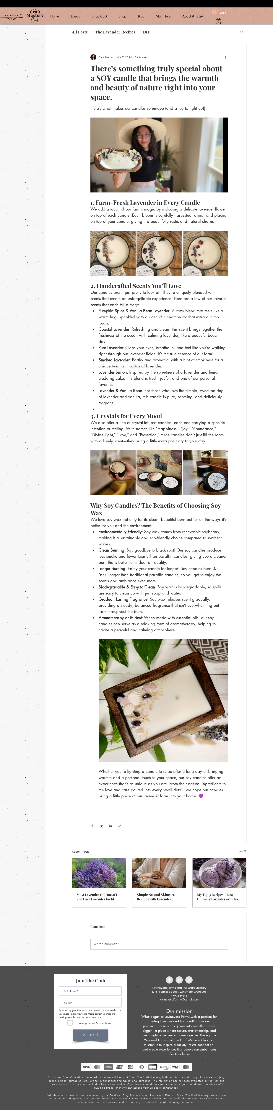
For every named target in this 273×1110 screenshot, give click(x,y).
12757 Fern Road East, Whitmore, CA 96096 (179, 992)
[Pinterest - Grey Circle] (179, 980)
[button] (218, 21)
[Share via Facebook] (92, 826)
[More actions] (225, 57)
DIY (146, 31)
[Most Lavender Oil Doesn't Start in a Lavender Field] (99, 873)
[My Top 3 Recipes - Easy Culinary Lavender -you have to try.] (219, 873)
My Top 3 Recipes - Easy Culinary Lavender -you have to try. (219, 896)
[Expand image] (113, 253)
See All (242, 851)
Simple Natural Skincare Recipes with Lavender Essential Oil (156, 896)
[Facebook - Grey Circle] (169, 980)
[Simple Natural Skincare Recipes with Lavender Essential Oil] (159, 873)
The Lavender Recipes (115, 31)
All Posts (80, 31)
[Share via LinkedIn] (110, 826)
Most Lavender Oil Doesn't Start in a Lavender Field (97, 896)
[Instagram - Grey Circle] (189, 980)
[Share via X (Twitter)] (101, 826)
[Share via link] (119, 826)
